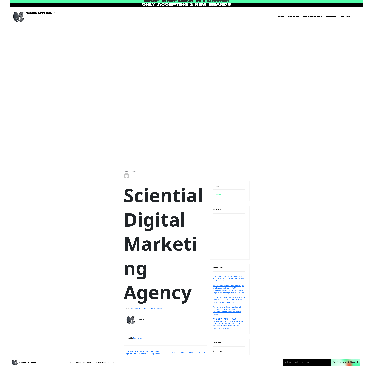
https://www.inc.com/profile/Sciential (146, 308)
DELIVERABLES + (312, 16)
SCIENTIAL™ (40, 12)
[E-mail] (127, 329)
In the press (137, 338)
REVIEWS (331, 16)
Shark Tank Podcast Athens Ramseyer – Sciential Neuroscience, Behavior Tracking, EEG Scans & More (228, 278)
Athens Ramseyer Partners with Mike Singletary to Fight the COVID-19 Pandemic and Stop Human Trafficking (144, 353)
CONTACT (344, 16)
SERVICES (293, 16)
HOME (281, 16)
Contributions (218, 354)
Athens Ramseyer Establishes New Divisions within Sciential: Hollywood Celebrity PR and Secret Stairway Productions (229, 300)
